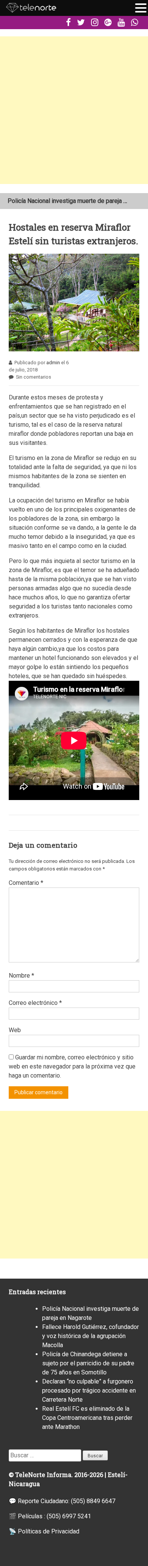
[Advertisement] (74, 110)
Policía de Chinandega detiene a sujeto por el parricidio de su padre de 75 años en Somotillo (88, 1363)
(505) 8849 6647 (93, 1501)
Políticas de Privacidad (48, 1531)
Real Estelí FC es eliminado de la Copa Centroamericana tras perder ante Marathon (87, 1417)
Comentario (26, 882)
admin (53, 362)
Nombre (21, 975)
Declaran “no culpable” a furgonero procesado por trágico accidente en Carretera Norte (89, 1390)
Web (15, 1030)
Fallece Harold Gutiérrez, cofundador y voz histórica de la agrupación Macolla (90, 1336)
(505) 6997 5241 (69, 1516)
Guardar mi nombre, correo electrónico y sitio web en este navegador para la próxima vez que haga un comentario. (72, 1066)
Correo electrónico (35, 1002)
